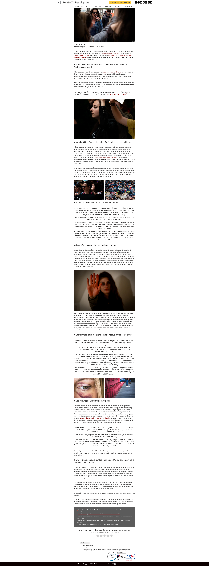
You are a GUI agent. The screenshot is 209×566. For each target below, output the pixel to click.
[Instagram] (138, 2)
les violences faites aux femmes (106, 157)
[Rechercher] (104, 2)
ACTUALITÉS (108, 6)
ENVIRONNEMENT (129, 6)
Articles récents (85, 542)
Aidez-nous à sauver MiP (120, 2)
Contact (130, 564)
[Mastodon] (146, 2)
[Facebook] (136, 2)
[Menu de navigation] (59, 2)
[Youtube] (151, 2)
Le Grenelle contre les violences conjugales (95, 418)
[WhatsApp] (82, 44)
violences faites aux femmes (110, 53)
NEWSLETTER (79, 6)
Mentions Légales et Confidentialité (104, 564)
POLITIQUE (98, 6)
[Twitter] (79, 44)
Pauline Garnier (88, 545)
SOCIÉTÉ (88, 6)
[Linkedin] (141, 2)
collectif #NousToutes (81, 55)
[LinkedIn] (77, 44)
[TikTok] (149, 2)
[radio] (97, 536)
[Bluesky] (144, 2)
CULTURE (118, 6)
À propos (77, 542)
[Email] (84, 44)
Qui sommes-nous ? (121, 564)
